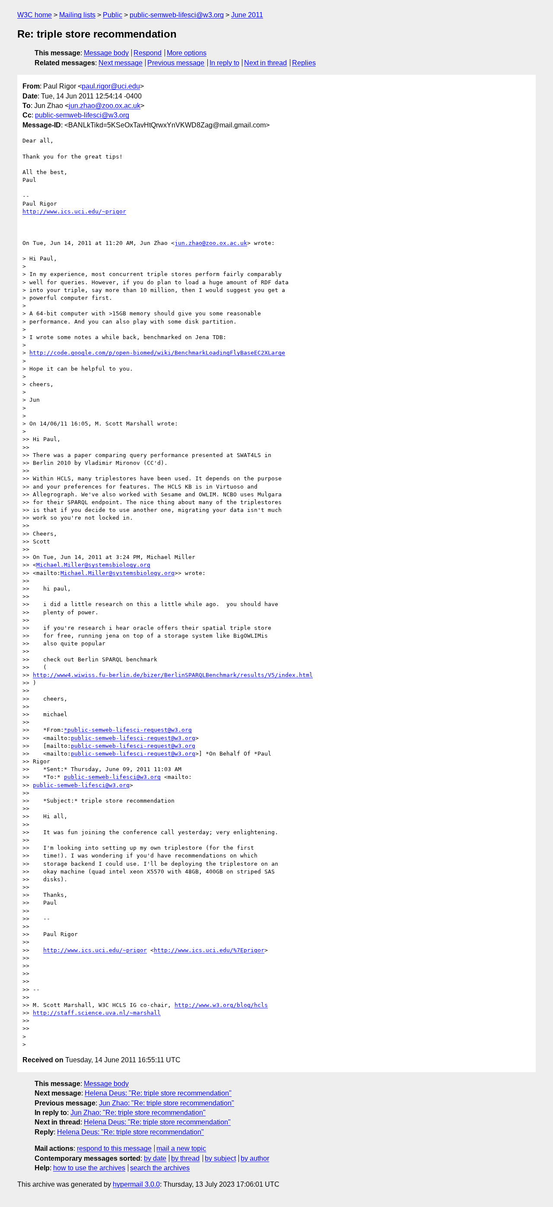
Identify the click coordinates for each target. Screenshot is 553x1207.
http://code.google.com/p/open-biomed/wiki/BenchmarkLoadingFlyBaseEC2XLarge (157, 352)
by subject (220, 1158)
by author (255, 1158)
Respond (147, 53)
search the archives (160, 1168)
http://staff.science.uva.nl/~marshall (97, 1013)
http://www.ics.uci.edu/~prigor (74, 211)
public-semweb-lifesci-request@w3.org (133, 738)
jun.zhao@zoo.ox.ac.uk (104, 105)
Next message (121, 63)
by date (155, 1158)
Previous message (175, 63)
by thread (185, 1158)
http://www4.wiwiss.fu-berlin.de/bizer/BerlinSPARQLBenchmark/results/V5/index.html (173, 675)
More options (187, 53)
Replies (304, 63)
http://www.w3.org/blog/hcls (221, 1005)
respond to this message (114, 1148)
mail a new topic (181, 1148)
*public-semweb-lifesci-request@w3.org (128, 730)
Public (112, 15)
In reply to (224, 63)
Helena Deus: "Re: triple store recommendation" (158, 1093)
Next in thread (265, 63)
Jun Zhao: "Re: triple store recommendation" (166, 1103)
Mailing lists (77, 15)
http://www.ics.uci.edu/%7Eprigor (209, 950)
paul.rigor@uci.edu (111, 86)
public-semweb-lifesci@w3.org (177, 15)
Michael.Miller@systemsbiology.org (93, 565)
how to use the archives (89, 1168)
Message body (106, 53)
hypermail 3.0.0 (136, 1184)
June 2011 (247, 15)
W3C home (34, 15)
